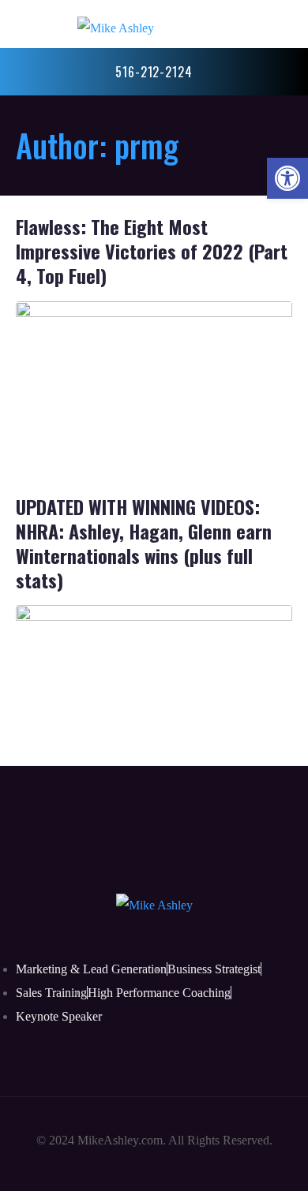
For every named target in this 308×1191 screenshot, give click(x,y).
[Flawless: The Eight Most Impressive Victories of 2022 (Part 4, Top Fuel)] (154, 377)
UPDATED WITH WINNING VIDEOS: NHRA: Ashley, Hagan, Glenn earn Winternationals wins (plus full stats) (144, 543)
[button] (287, 178)
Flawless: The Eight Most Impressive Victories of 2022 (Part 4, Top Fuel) (151, 250)
